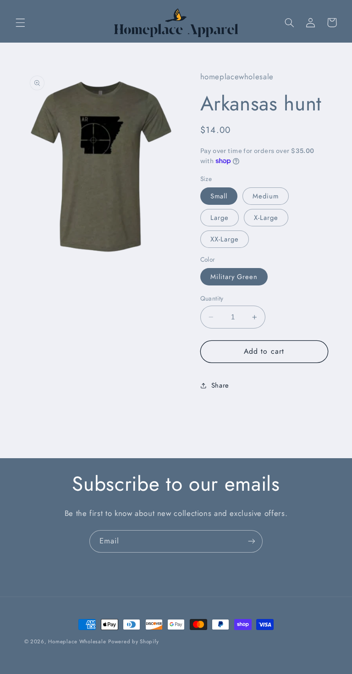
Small (218, 196)
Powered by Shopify (133, 641)
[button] (20, 22)
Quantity (212, 298)
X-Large (266, 218)
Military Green (234, 277)
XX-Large (224, 239)
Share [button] (220, 385)
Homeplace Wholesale (77, 641)
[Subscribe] (251, 541)
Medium (266, 196)
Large (219, 218)
